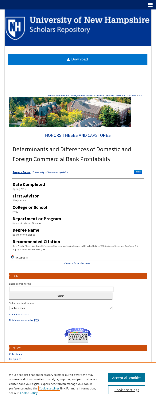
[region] (78, 383)
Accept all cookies (126, 377)
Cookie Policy (28, 393)
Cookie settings (49, 388)
